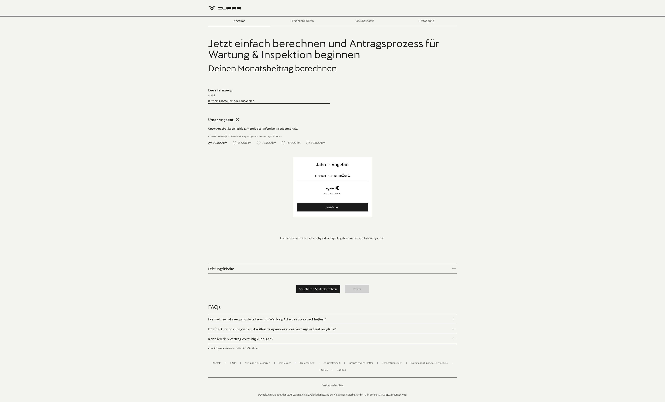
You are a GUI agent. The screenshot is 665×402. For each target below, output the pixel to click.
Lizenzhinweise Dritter (361, 362)
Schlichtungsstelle (392, 362)
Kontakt (217, 362)
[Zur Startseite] (225, 8)
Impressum (285, 362)
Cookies (341, 369)
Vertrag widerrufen (332, 385)
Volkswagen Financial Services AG (429, 362)
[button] (221, 269)
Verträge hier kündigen (257, 362)
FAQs (233, 362)
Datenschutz (307, 362)
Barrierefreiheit (331, 362)
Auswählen (332, 207)
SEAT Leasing (294, 394)
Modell (211, 95)
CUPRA (324, 369)
